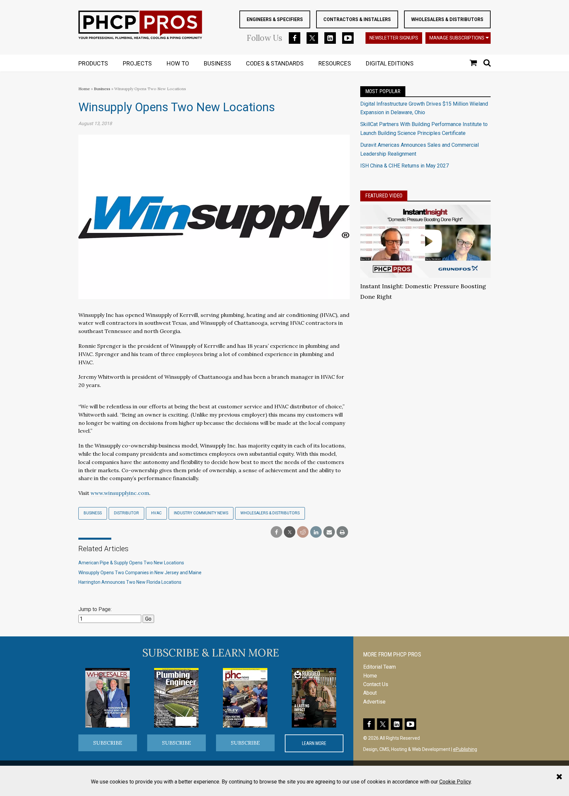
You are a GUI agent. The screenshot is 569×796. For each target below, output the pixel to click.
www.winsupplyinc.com (120, 493)
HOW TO (178, 63)
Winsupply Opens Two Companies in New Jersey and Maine (140, 572)
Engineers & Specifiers (275, 19)
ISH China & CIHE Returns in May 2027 (404, 166)
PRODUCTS (93, 63)
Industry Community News (201, 513)
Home (84, 88)
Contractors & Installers (357, 19)
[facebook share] (276, 532)
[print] (342, 532)
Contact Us (375, 684)
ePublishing (465, 749)
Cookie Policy (455, 782)
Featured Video (383, 196)
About (370, 693)
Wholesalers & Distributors (447, 19)
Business (102, 88)
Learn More (314, 743)
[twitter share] (289, 532)
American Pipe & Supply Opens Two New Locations (131, 562)
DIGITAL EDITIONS (390, 63)
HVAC (156, 513)
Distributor (126, 513)
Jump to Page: (95, 609)
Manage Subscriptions (456, 37)
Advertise (374, 702)
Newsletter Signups (393, 37)
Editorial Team (379, 667)
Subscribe (107, 742)
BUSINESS (217, 63)
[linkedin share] (316, 532)
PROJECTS (137, 63)
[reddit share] (303, 532)
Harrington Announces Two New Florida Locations (129, 582)
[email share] (329, 532)
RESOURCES (334, 63)
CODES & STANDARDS (275, 63)
